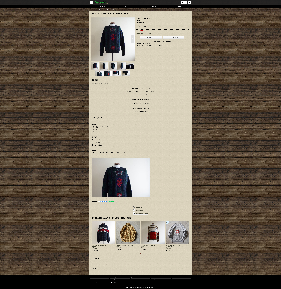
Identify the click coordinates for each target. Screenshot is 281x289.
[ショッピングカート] (185, 2)
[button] (91, 2)
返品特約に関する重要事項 (144, 33)
